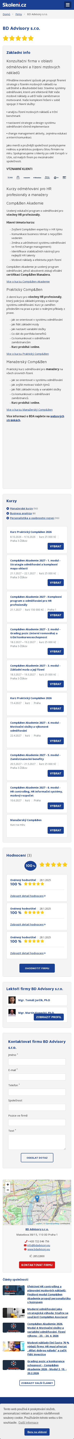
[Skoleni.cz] (14, 4)
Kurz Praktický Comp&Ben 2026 (31, 532)
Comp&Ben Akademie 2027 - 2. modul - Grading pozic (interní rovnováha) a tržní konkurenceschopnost (35, 633)
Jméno (13, 1055)
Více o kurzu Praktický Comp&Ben (27, 354)
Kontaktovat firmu (37, 1264)
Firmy (18, 14)
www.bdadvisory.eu (38, 1249)
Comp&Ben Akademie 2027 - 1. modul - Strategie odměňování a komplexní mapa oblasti (35, 564)
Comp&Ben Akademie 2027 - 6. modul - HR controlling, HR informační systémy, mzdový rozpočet (36, 791)
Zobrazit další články (37, 1382)
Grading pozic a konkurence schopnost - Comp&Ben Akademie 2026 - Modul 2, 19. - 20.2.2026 (47, 1367)
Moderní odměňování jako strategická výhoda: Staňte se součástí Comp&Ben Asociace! (47, 1313)
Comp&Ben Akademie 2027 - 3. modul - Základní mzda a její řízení (35, 667)
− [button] (8, 1190)
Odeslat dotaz (37, 1157)
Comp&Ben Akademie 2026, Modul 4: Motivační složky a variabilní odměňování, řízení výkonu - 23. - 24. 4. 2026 (46, 1329)
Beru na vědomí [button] (37, 1432)
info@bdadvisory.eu (38, 1245)
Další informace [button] (28, 1422)
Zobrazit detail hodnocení (27, 895)
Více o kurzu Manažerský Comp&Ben (29, 409)
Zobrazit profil (48, 1017)
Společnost (15, 1100)
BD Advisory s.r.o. (37, 14)
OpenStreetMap (52, 1223)
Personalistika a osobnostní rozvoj (34, 518)
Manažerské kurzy (24, 508)
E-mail (13, 1070)
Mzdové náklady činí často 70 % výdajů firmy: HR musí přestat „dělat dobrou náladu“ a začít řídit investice (48, 1348)
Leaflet (39, 1223)
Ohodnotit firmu (37, 968)
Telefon (14, 1085)
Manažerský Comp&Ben (25, 820)
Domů (6, 14)
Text (12, 1130)
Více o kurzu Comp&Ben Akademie (28, 281)
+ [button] (8, 1184)
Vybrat (55, 546)
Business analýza (23, 513)
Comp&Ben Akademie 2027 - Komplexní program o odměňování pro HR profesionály (36, 600)
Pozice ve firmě (17, 1115)
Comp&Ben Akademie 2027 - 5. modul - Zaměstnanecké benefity (35, 757)
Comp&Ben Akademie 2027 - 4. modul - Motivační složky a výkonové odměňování (35, 726)
